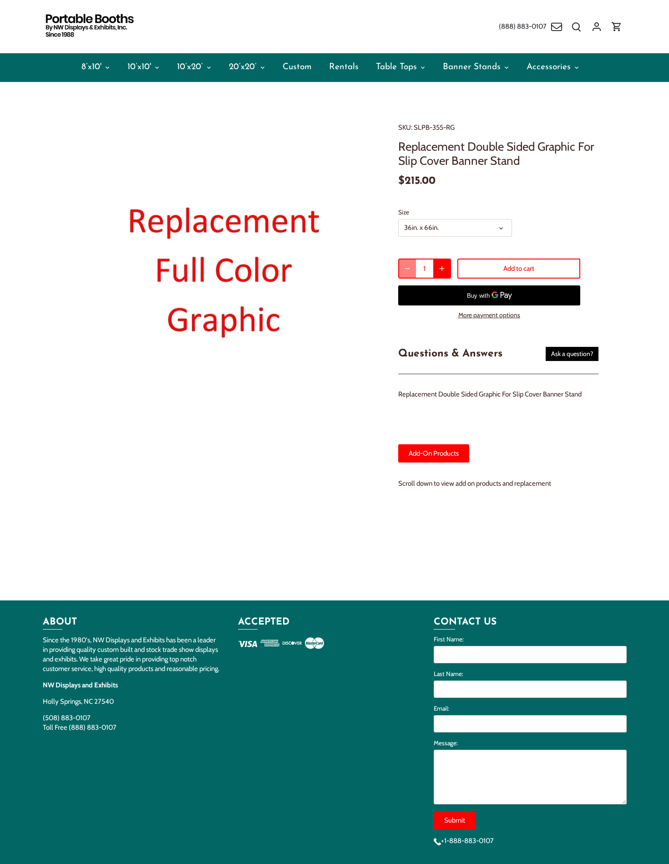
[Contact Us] (557, 26)
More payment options (489, 315)
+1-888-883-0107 (467, 841)
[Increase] (442, 268)
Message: (446, 743)
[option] (223, 310)
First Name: (449, 639)
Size (403, 212)
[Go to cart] (616, 26)
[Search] (577, 26)
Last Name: (448, 673)
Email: (441, 708)
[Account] (597, 26)
